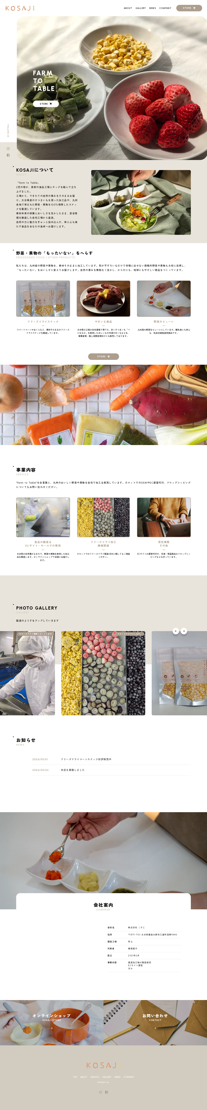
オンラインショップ (52, 1016)
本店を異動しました (73, 770)
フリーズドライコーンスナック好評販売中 (86, 759)
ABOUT (83, 1077)
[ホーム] (20, 8)
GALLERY (106, 1077)
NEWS (117, 1077)
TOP (75, 1077)
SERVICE (95, 1077)
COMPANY (129, 1077)
